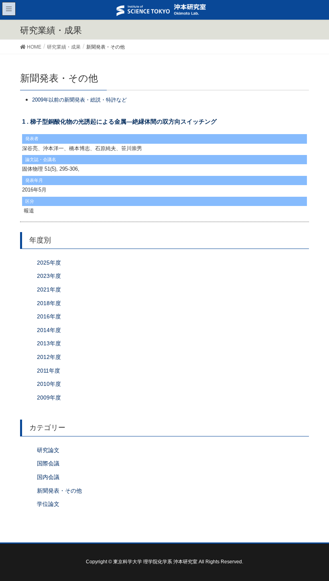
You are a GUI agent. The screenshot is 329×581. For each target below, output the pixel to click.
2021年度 (49, 289)
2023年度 (49, 276)
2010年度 (49, 384)
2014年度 (49, 330)
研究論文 (48, 450)
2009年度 (49, 397)
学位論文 (48, 504)
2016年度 (49, 316)
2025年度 (49, 262)
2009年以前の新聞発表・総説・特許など (79, 100)
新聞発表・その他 (59, 490)
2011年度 (48, 370)
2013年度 (49, 343)
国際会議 (48, 463)
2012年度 (49, 357)
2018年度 (49, 303)
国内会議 (48, 477)
